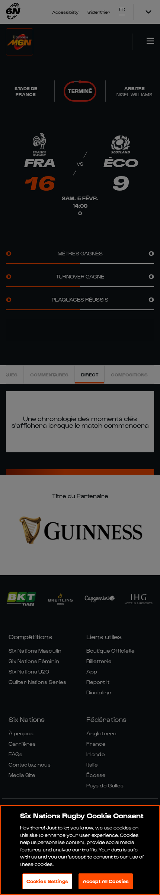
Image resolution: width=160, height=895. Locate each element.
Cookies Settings (47, 881)
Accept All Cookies (106, 881)
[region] (80, 850)
